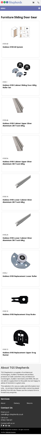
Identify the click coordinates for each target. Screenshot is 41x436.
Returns (30, 403)
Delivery (17, 403)
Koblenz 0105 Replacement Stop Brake (19, 314)
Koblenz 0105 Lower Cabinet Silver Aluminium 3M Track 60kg (17, 239)
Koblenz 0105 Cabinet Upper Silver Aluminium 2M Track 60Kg (17, 124)
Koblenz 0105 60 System (13, 47)
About (3, 403)
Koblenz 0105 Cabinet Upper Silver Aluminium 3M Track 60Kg (17, 162)
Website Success (11, 432)
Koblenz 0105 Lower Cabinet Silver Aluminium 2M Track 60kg (17, 201)
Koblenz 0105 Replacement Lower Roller (20, 276)
